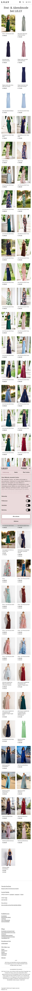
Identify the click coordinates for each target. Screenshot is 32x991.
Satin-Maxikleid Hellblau (8, 110)
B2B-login (3, 957)
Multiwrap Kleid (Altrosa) (8, 840)
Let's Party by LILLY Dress (23, 110)
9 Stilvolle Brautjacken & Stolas (8, 936)
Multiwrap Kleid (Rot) (22, 816)
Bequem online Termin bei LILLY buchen (10, 888)
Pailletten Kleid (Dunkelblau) (5, 868)
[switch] (28, 501)
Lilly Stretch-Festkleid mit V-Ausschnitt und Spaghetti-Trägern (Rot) (23, 684)
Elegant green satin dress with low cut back (7, 85)
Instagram (17, 894)
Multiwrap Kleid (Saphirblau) (6, 791)
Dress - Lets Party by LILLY (8, 33)
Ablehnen (16, 521)
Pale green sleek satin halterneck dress (22, 34)
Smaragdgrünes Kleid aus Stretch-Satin (8, 550)
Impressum (3, 955)
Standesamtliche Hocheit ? (7, 935)
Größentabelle (4, 943)
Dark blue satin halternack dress (6, 60)
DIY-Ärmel (3, 934)
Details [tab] (16, 472)
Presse (2, 949)
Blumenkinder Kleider (6, 917)
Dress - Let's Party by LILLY (24, 578)
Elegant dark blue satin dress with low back (23, 85)
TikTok (21, 894)
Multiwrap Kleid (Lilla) (7, 816)
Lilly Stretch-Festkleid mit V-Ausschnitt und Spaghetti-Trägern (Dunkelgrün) (23, 713)
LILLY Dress (4, 160)
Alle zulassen (16, 516)
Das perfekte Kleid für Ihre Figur (8, 932)
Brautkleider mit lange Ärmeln (7, 931)
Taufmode (3, 918)
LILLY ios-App (4, 899)
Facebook (12, 894)
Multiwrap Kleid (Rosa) (23, 840)
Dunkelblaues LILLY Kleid (8, 739)
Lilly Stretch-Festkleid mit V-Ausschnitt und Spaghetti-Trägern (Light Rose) (8, 713)
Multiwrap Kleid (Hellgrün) (21, 740)
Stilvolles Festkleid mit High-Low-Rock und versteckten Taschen (7, 684)
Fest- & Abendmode (5, 920)
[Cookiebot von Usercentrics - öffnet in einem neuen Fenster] (20, 468)
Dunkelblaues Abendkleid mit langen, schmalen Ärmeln (23, 551)
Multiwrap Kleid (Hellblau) (21, 791)
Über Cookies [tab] (26, 472)
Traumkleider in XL (5, 938)
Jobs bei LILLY (4, 950)
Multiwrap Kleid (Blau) (23, 765)
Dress (3, 578)
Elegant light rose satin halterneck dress (23, 60)
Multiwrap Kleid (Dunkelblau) (6, 765)
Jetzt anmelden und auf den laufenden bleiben (11, 905)
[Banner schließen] (29, 468)
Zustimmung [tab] (6, 472)
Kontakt (3, 952)
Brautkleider (4, 916)
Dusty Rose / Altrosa (7, 844)
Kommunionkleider (5, 921)
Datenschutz (4, 953)
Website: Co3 (4, 989)
